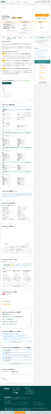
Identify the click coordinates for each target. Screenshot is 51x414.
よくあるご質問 (14, 390)
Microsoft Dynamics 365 (28, 193)
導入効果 (19, 37)
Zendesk (4, 195)
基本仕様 (3, 106)
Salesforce (16, 196)
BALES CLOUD (25, 194)
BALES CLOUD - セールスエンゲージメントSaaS (39, 403)
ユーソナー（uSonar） (14, 195)
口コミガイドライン (14, 391)
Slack (14, 193)
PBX (30, 106)
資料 (30, 37)
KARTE (21, 194)
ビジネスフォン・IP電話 (39, 53)
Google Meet (8, 194)
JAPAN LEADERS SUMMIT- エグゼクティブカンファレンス (11, 403)
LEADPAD (4, 196)
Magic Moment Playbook (25, 195)
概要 (3, 37)
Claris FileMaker (12, 196)
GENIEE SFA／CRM (17, 194)
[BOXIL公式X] (13, 393)
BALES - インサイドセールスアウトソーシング (24, 403)
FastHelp (8, 196)
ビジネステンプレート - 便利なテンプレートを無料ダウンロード (11, 404)
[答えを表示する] (31, 314)
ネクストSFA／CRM (19, 193)
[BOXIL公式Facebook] (14, 393)
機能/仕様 (14, 37)
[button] (6, 275)
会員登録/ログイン (49, 1)
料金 (9, 37)
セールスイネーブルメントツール (41, 56)
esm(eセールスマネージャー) (6, 193)
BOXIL (1, 3)
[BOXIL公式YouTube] (17, 393)
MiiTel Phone (14, 3)
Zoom (5, 194)
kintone (23, 193)
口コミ (25, 37)
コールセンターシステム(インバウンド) (7, 3)
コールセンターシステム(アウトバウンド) (23, 106)
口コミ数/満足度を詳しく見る (27, 30)
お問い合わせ (18, 390)
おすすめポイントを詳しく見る (11, 30)
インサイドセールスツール (40, 57)
